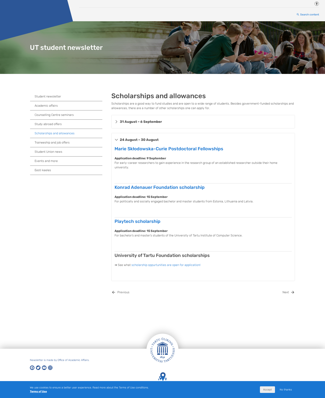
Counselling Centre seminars (54, 115)
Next (285, 292)
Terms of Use (38, 391)
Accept (267, 389)
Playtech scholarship (137, 221)
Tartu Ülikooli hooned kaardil (162, 386)
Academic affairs (46, 105)
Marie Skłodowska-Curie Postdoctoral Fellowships (169, 148)
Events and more (46, 161)
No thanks (286, 389)
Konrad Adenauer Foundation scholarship (160, 187)
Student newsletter (48, 96)
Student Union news (48, 151)
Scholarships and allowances (54, 133)
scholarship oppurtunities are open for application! (165, 265)
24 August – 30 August (139, 140)
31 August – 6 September (141, 122)
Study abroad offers (48, 124)
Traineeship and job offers (52, 142)
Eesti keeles (43, 170)
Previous (123, 292)
